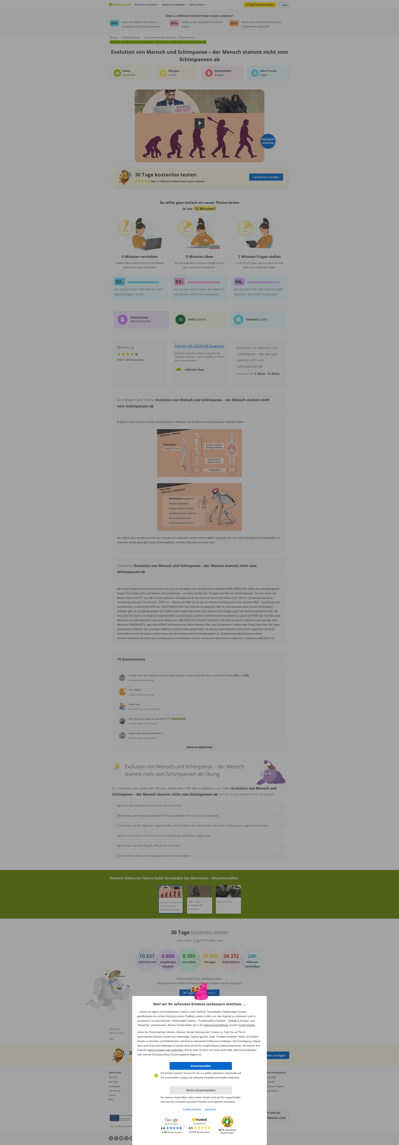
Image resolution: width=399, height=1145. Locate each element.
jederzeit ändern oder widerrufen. (165, 1050)
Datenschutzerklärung (216, 1025)
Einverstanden (201, 1066)
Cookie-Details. (247, 1025)
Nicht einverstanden (200, 1090)
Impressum (210, 1109)
